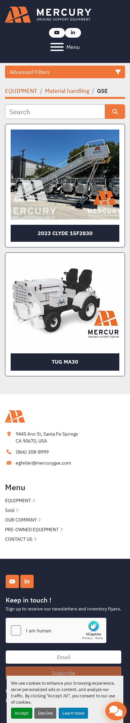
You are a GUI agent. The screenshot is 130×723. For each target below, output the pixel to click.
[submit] (115, 111)
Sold (9, 510)
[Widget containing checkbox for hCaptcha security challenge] (56, 630)
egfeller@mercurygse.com (43, 463)
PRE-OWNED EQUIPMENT (32, 530)
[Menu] (57, 47)
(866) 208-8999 (32, 452)
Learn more (73, 713)
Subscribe (63, 673)
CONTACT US (18, 539)
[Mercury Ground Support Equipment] (38, 416)
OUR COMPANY (21, 520)
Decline (45, 713)
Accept (22, 713)
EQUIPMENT (18, 501)
